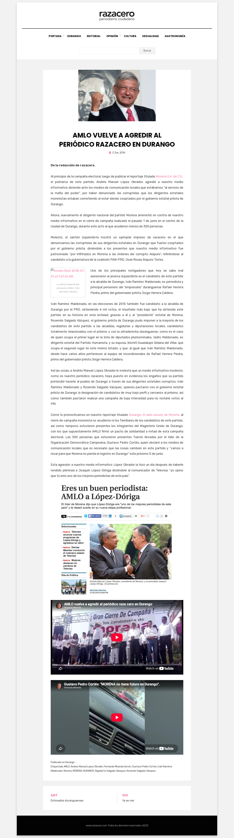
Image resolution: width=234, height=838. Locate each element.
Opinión (112, 36)
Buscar (147, 50)
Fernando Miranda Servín (117, 766)
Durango (74, 36)
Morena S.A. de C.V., (169, 176)
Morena (68, 770)
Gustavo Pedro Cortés (144, 766)
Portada (55, 36)
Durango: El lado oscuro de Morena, (154, 415)
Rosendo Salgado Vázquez (141, 770)
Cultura (130, 36)
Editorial (94, 36)
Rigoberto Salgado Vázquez (110, 770)
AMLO (67, 766)
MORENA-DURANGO (83, 770)
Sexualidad (150, 36)
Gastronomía (175, 36)
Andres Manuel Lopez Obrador (87, 766)
